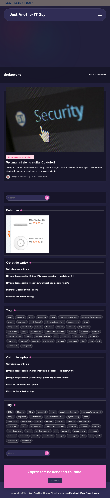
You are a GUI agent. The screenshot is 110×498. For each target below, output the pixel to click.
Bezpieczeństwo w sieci (20, 157)
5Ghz (31, 317)
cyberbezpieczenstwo (55, 322)
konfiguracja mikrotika (55, 332)
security (35, 341)
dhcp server (12, 327)
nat (55, 336)
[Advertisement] (55, 45)
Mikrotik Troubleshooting (20, 296)
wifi (98, 341)
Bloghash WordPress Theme (84, 493)
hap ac (60, 327)
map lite (84, 332)
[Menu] (99, 15)
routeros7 (24, 341)
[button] (47, 197)
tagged (61, 341)
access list (42, 317)
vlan (83, 341)
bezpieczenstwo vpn (68, 317)
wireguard (26, 346)
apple (52, 317)
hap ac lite (12, 332)
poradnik (65, 336)
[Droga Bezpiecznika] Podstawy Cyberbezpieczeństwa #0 (37, 283)
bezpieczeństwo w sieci (91, 317)
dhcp (86, 322)
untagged (73, 341)
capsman (22, 322)
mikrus (28, 336)
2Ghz (10, 317)
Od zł (36, 223)
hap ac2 (71, 327)
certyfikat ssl (36, 322)
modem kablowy (43, 336)
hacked (49, 327)
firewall (38, 327)
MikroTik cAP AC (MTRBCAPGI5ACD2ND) (38, 238)
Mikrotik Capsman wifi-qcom (22, 290)
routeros (93, 336)
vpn (91, 341)
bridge (10, 322)
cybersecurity (73, 322)
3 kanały (20, 317)
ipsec (24, 332)
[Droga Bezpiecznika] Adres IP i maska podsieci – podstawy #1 (40, 276)
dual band (26, 327)
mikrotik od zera (14, 336)
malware (72, 332)
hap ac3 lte (84, 327)
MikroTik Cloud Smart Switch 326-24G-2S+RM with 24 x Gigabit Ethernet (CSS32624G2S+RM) (38, 220)
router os (11, 341)
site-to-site (48, 341)
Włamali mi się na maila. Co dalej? (30, 162)
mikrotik (95, 332)
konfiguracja (36, 332)
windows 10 (12, 346)
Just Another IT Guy (28, 14)
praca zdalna (79, 336)
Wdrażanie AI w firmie (17, 269)
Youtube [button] (55, 481)
